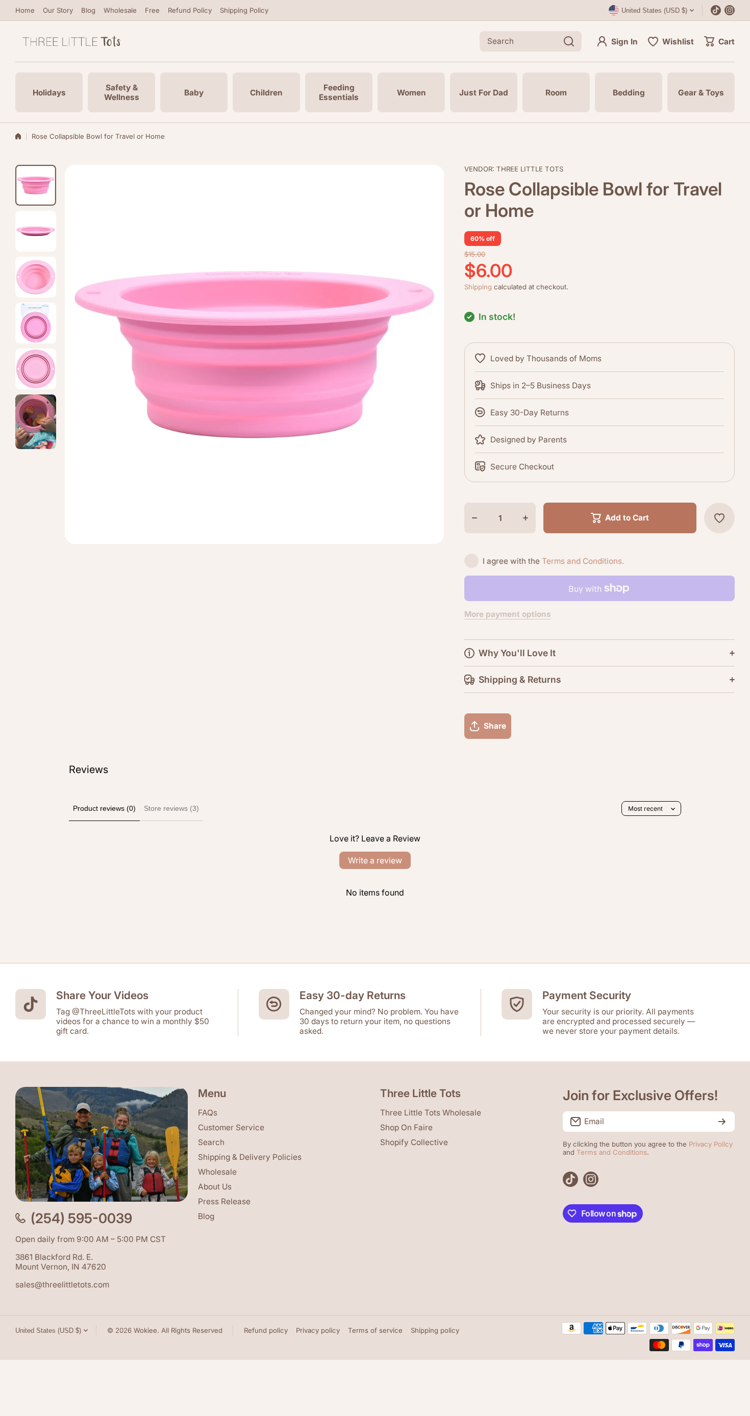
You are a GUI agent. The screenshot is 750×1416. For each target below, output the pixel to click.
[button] (719, 41)
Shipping (478, 287)
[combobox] (531, 41)
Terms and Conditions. (583, 561)
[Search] (569, 41)
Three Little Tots (529, 169)
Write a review (375, 860)
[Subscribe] (722, 1121)
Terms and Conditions (612, 1152)
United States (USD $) (48, 1330)
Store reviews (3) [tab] (171, 808)
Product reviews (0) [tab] (104, 808)
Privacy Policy (711, 1144)
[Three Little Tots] (71, 41)
